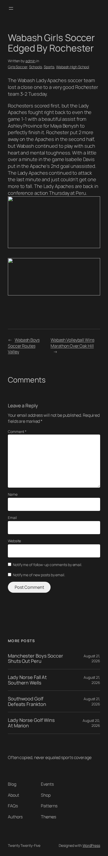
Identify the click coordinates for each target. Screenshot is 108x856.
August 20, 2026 (91, 723)
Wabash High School (72, 66)
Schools (35, 66)
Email (12, 517)
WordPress (91, 845)
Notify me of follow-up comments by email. (47, 564)
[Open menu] (11, 8)
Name (13, 494)
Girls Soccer (17, 66)
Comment (17, 431)
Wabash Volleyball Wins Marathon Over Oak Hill (72, 343)
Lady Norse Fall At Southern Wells (27, 680)
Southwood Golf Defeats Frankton (27, 701)
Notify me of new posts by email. (39, 574)
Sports (49, 66)
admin (30, 60)
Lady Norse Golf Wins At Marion (31, 722)
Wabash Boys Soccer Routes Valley (24, 346)
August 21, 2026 (92, 658)
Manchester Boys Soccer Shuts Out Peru (35, 658)
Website (14, 540)
